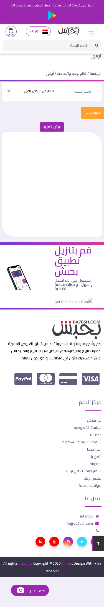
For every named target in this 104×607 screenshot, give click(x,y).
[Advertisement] (52, 184)
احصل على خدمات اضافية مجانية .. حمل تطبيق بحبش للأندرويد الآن (52, 5)
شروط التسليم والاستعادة (82, 442)
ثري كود (25, 563)
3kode (66, 563)
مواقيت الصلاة (90, 485)
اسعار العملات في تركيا (84, 471)
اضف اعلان (36, 590)
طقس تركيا (93, 478)
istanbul (86, 516)
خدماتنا (96, 434)
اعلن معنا (94, 449)
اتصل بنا (96, 456)
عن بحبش (94, 420)
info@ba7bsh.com (78, 523)
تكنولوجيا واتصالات (72, 73)
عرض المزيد (52, 126)
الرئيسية (96, 73)
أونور (96, 55)
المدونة (96, 463)
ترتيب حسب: (82, 91)
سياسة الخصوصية (88, 427)
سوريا (36, 31)
